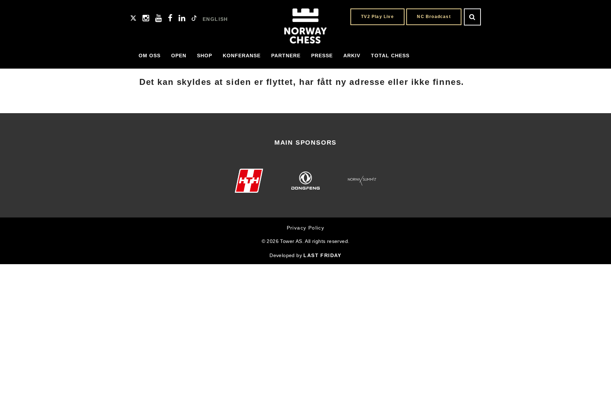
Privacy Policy (306, 228)
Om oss (150, 55)
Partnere (286, 55)
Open (178, 55)
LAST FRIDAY (322, 255)
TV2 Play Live (377, 16)
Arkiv (351, 55)
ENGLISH (215, 19)
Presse (322, 55)
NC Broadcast (433, 16)
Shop (204, 55)
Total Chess (390, 55)
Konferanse (242, 55)
